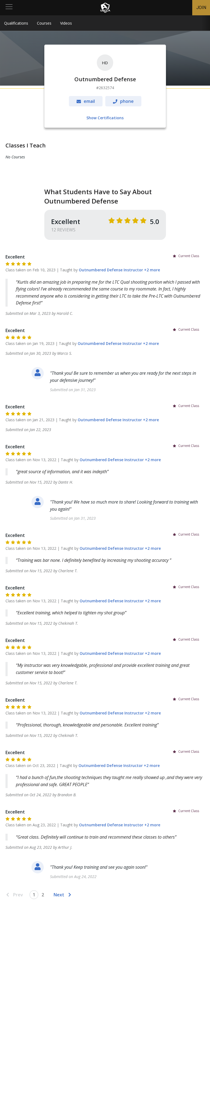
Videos (66, 23)
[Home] (105, 7)
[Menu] (9, 7)
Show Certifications (105, 117)
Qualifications (16, 23)
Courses (44, 23)
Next (59, 895)
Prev (18, 895)
